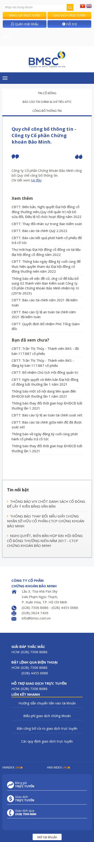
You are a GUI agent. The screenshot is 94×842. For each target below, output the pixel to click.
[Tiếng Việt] (82, 5)
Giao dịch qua (25, 812)
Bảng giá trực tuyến (24, 15)
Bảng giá (24, 784)
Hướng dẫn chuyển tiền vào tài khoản (47, 703)
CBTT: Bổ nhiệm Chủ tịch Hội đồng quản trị (45, 372)
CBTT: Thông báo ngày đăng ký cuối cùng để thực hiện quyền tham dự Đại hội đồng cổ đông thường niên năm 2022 (46, 266)
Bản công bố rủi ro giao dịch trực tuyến (47, 728)
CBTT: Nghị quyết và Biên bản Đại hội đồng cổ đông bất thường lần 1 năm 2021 (45, 382)
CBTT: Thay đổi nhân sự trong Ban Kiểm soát (47, 223)
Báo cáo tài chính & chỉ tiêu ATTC (47, 102)
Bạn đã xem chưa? (30, 340)
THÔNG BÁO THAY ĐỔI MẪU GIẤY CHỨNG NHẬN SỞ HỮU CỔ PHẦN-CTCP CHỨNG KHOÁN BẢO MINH (45, 521)
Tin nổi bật (18, 489)
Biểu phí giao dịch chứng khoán (47, 715)
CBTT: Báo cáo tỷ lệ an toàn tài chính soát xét (47, 415)
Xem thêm (22, 198)
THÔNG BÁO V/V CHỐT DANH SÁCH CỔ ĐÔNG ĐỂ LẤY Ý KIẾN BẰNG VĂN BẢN (46, 504)
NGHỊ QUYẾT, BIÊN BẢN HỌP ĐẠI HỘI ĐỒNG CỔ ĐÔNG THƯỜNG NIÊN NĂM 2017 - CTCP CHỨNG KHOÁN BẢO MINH (45, 540)
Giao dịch (24, 798)
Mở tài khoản (47, 837)
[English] (89, 5)
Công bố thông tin (47, 111)
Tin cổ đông (47, 93)
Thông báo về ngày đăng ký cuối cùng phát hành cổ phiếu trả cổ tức (45, 436)
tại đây (36, 180)
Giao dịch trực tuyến (69, 15)
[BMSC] (47, 59)
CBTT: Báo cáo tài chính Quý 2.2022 (39, 230)
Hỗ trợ (71, 24)
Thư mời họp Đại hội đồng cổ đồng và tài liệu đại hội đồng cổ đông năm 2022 (46, 252)
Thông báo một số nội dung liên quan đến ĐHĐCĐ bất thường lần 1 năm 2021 (44, 393)
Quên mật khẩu (26, 24)
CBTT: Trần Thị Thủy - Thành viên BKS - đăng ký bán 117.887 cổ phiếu (43, 362)
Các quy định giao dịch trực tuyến (47, 741)
